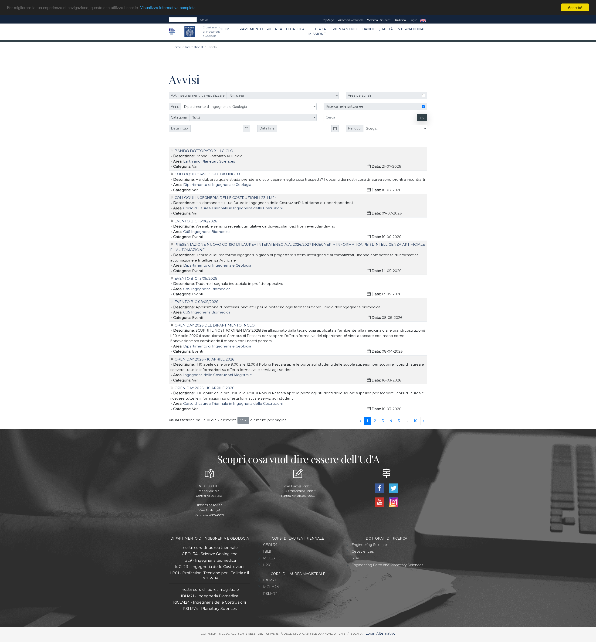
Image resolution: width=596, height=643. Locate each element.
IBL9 (267, 551)
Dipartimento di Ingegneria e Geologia (217, 184)
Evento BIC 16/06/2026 (196, 221)
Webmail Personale (350, 20)
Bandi (368, 29)
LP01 (267, 565)
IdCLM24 (271, 587)
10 (415, 420)
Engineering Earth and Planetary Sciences (387, 565)
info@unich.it (302, 486)
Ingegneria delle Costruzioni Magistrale (217, 375)
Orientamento (344, 29)
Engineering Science (369, 544)
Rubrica (400, 20)
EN (423, 20)
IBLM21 (269, 580)
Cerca (204, 19)
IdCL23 (269, 558)
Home (226, 29)
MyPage (328, 20)
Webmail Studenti (379, 20)
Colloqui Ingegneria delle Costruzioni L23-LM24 (226, 197)
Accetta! (575, 7)
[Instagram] (393, 502)
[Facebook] (380, 488)
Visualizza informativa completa (168, 7)
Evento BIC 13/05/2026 (196, 278)
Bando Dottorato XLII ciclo (204, 151)
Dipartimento (249, 29)
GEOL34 (270, 544)
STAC (356, 558)
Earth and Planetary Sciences (209, 161)
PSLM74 (270, 593)
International (410, 29)
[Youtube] (380, 502)
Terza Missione (317, 31)
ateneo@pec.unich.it (302, 491)
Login (413, 20)
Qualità (385, 29)
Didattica (295, 29)
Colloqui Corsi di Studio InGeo (207, 174)
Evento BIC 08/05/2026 (196, 301)
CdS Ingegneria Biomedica (206, 231)
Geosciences (363, 551)
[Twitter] (393, 488)
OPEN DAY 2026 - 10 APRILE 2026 (204, 359)
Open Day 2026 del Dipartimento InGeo (215, 325)
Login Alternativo (381, 633)
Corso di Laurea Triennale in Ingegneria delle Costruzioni (233, 208)
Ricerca (274, 29)
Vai (422, 117)
